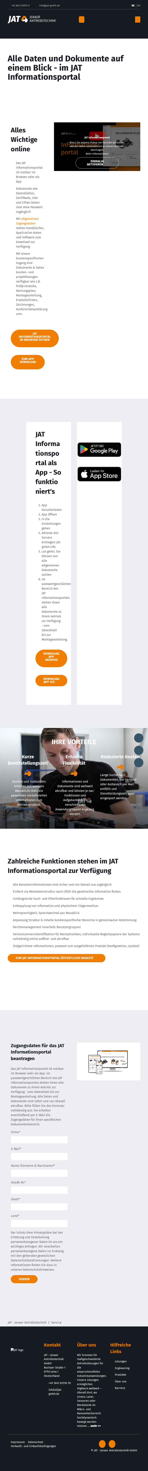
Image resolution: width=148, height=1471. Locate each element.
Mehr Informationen (97, 153)
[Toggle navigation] (81, 19)
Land (15, 1216)
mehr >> (96, 1426)
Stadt (15, 1199)
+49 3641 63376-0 (20, 5)
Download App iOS (51, 680)
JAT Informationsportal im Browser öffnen (35, 337)
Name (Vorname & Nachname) (33, 1165)
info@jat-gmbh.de (49, 5)
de (133, 5)
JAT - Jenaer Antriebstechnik (27, 1322)
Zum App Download (28, 360)
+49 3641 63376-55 (60, 1383)
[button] (109, 19)
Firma (15, 1132)
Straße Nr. (18, 1182)
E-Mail (16, 1149)
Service (56, 1322)
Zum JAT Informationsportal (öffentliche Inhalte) (54, 958)
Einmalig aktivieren (95, 162)
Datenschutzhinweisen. (39, 1269)
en (138, 5)
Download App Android (51, 657)
